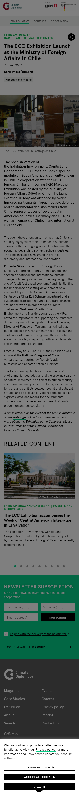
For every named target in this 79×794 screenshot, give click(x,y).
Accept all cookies (39, 777)
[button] (39, 767)
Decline (39, 786)
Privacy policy (46, 749)
